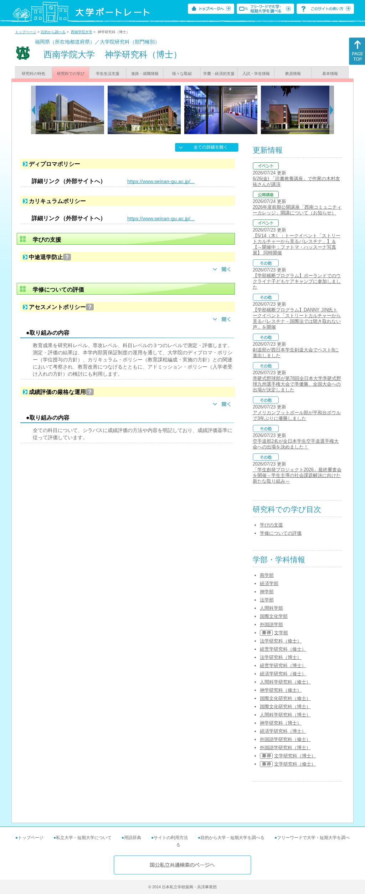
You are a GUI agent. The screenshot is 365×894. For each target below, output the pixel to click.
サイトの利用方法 (171, 837)
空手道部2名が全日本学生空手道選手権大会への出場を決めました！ (296, 443)
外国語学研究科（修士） (285, 739)
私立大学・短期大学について (84, 837)
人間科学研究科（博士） (285, 714)
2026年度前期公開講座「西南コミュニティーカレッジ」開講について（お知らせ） (297, 209)
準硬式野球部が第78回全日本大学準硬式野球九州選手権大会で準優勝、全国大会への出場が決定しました (297, 384)
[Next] (331, 110)
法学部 (267, 600)
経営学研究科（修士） (283, 649)
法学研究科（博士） (281, 657)
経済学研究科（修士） (283, 673)
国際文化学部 (274, 616)
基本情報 (330, 73)
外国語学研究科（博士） (285, 747)
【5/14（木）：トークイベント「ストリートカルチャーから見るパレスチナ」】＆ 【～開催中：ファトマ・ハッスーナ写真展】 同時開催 (296, 244)
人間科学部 (271, 608)
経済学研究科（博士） (283, 731)
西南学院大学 (81, 32)
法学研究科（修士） (281, 641)
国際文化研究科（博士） (285, 706)
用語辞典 (132, 837)
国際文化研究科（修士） (285, 698)
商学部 (267, 575)
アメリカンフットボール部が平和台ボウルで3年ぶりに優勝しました (297, 415)
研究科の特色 (33, 73)
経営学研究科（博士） (283, 665)
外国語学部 (271, 624)
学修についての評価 (281, 533)
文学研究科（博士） (295, 755)
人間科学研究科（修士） (285, 682)
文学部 (281, 632)
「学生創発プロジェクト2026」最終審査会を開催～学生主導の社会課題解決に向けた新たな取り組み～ (297, 475)
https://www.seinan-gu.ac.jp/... (161, 181)
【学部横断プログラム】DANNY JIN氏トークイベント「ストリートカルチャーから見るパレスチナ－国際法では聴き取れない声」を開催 (297, 318)
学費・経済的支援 (219, 73)
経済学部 (269, 583)
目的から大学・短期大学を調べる (232, 837)
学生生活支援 (107, 73)
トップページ (25, 32)
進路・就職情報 (145, 73)
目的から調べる (53, 32)
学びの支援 (271, 525)
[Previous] (33, 110)
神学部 (267, 591)
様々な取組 (182, 73)
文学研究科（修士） (295, 764)
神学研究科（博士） (281, 723)
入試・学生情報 (256, 73)
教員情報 (293, 73)
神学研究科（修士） (281, 690)
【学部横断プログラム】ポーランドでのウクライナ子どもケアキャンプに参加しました (297, 281)
